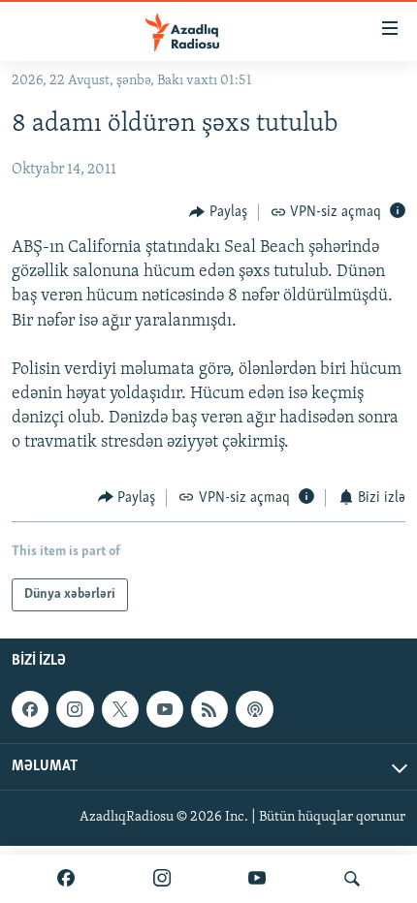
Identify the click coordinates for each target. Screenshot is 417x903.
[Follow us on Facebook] (30, 709)
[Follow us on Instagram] (74, 709)
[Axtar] (352, 879)
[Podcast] (254, 709)
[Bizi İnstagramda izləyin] (162, 879)
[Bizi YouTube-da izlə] (257, 879)
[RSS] (209, 709)
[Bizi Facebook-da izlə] (66, 879)
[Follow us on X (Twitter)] (120, 709)
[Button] (218, 212)
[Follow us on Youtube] (164, 709)
